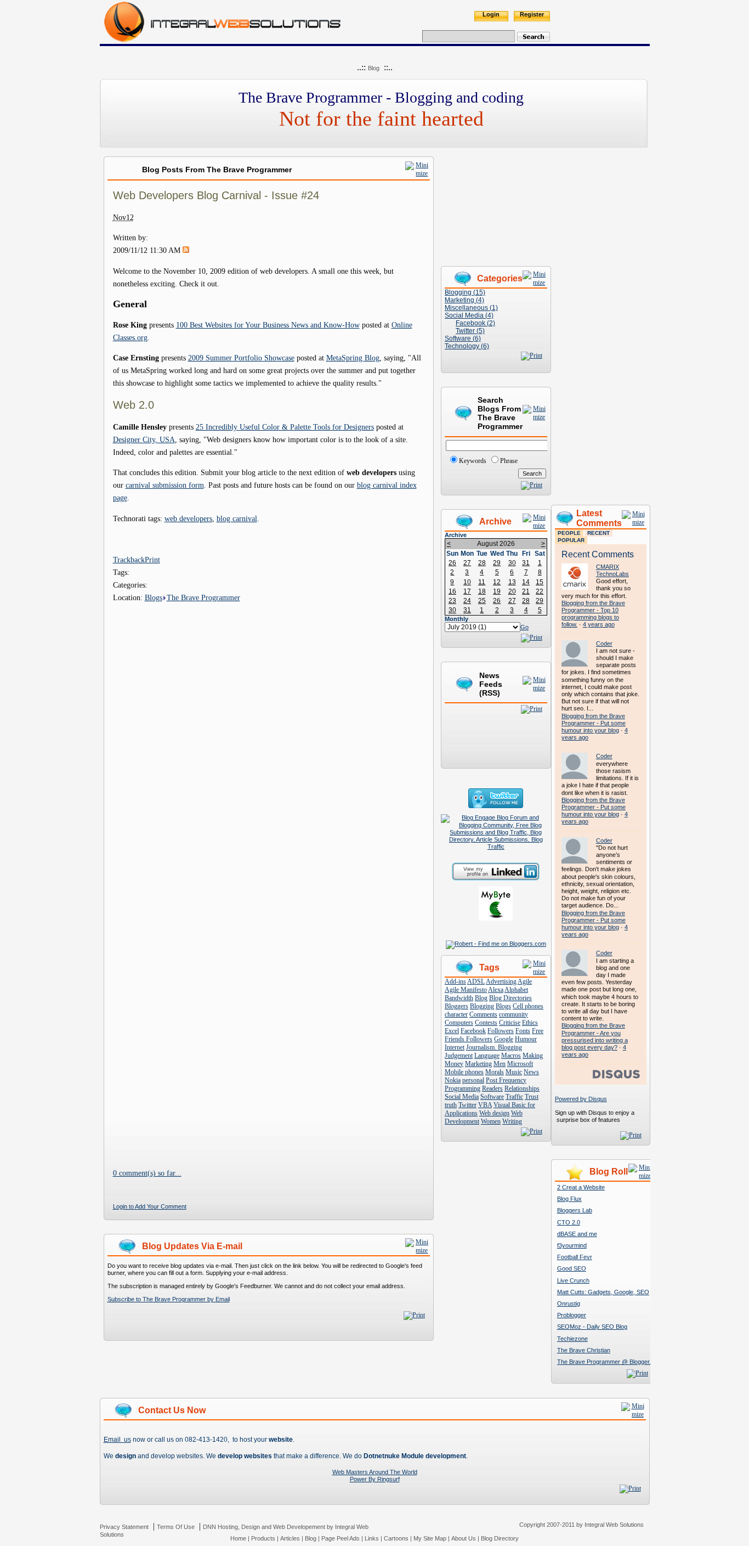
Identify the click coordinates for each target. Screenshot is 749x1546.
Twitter (467, 1105)
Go (524, 627)
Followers (500, 1031)
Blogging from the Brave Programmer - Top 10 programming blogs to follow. (593, 614)
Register (532, 14)
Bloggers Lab (574, 1210)
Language (487, 1055)
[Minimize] (417, 173)
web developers (188, 518)
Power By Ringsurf (375, 1479)
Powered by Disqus (581, 1099)
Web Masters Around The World (374, 1472)
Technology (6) (467, 346)
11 (481, 582)
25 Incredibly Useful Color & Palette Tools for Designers (285, 426)
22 (539, 591)
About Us (463, 1538)
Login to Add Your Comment (149, 1206)
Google (503, 1039)
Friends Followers (468, 1039)
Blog (373, 68)
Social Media (462, 1097)
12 (497, 582)
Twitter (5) (470, 331)
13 (512, 582)
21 (526, 591)
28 (482, 563)
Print (152, 559)
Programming (462, 1088)
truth (451, 1105)
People (569, 533)
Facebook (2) (475, 323)
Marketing (478, 1064)
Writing (512, 1121)
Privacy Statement (124, 1527)
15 (539, 582)
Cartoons (396, 1538)
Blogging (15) (465, 292)
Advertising (501, 981)
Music (514, 1072)
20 (512, 591)
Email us (117, 1439)
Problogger (571, 1315)
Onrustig (568, 1303)
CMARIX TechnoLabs (612, 570)
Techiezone (572, 1338)
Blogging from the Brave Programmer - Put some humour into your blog (593, 723)
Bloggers (456, 1006)
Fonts (522, 1031)
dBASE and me (577, 1234)
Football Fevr (574, 1257)
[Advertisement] (600, 321)
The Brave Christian (583, 1350)
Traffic (514, 1097)
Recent (598, 533)
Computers (459, 1022)
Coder (604, 643)
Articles (290, 1538)
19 (497, 591)
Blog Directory (500, 1538)
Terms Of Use (176, 1527)
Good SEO (571, 1268)
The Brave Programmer (203, 597)
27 (467, 563)
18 (482, 591)
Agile (525, 981)
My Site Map (429, 1538)
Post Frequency (506, 1080)
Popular (571, 540)
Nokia (453, 1080)
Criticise (509, 1022)
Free (537, 1031)
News (531, 1072)
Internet (454, 1047)
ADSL (476, 981)
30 (512, 563)
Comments (483, 1014)
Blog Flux (569, 1198)
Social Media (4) (469, 315)
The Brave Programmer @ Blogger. (604, 1361)
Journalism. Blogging (494, 1047)
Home (238, 1538)
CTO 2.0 (568, 1222)
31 (526, 563)
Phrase (509, 461)
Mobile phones (464, 1072)
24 (467, 601)
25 (482, 601)
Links (372, 1538)
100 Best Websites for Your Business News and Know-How (268, 324)
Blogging (482, 1006)
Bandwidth (459, 998)
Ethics (530, 1022)
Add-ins (455, 981)
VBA (485, 1105)
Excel (452, 1031)
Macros (511, 1055)
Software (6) (463, 338)
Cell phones (528, 1006)
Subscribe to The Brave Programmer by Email (168, 1299)
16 (452, 591)
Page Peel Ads (340, 1538)
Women (491, 1121)
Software (492, 1097)
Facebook (473, 1031)
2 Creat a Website (581, 1187)
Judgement (459, 1055)
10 (467, 582)
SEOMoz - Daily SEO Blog (592, 1326)
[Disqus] (268, 741)
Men (499, 1064)
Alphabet (516, 990)
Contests (486, 1022)
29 (497, 563)
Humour (526, 1039)
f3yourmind (572, 1245)
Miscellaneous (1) (471, 308)
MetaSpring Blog (352, 357)
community (513, 1014)
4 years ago (599, 624)
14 (526, 582)
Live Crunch (573, 1280)
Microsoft (520, 1064)
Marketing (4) (464, 300)
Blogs (153, 597)
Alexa (495, 990)
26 (452, 563)
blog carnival (237, 518)
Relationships (522, 1088)
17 (467, 591)
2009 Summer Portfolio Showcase (241, 357)
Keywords (472, 461)
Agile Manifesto (466, 990)
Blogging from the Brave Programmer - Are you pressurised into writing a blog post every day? (594, 1036)
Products (263, 1538)
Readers (492, 1088)
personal (473, 1080)
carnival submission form (165, 485)
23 (452, 601)
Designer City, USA (144, 439)
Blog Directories (510, 998)
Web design (494, 1113)
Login (491, 14)
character (456, 1014)
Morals (494, 1072)
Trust (531, 1097)
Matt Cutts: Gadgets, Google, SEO (603, 1292)
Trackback (129, 559)
